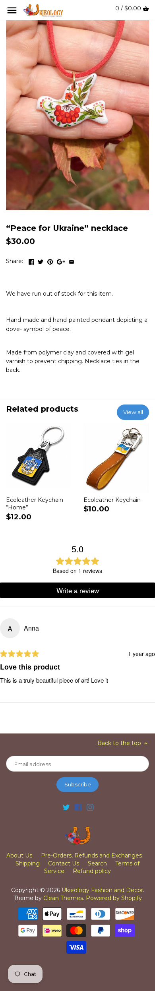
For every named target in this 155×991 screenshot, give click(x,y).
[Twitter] (66, 807)
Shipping (27, 863)
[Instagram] (90, 807)
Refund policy (92, 871)
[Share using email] (71, 260)
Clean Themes (63, 898)
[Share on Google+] (61, 260)
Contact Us (63, 863)
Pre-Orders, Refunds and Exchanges (91, 855)
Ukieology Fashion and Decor (102, 890)
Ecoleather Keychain (112, 499)
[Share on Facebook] (31, 260)
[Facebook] (78, 807)
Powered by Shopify (114, 898)
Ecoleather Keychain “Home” (34, 503)
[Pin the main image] (50, 260)
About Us (19, 855)
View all (133, 412)
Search (97, 863)
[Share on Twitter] (40, 260)
